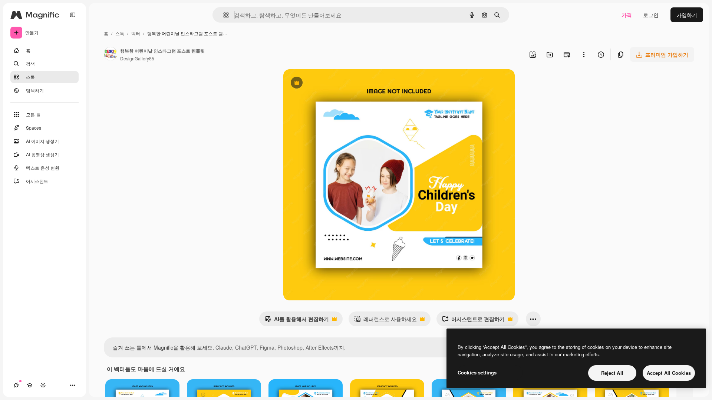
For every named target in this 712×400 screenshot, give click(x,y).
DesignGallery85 (137, 58)
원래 (326, 83)
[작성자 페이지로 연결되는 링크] (110, 54)
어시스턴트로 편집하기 (473, 320)
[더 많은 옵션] (583, 54)
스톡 (119, 33)
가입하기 (686, 15)
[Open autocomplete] (223, 15)
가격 (627, 15)
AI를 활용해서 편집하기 (297, 320)
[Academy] (30, 385)
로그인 (651, 15)
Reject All (612, 372)
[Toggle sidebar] (73, 15)
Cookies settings (477, 372)
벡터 (135, 33)
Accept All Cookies (669, 372)
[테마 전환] (43, 385)
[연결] (16, 385)
